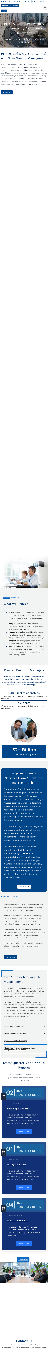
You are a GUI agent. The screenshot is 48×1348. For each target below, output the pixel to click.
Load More (23, 1260)
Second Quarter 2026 (18, 1108)
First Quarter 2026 (16, 1164)
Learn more (24, 1131)
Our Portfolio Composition (13, 1026)
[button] (45, 8)
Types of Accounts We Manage (15, 1041)
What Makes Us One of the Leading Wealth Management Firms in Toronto (20, 1048)
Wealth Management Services (15, 1033)
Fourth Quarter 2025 (18, 1220)
